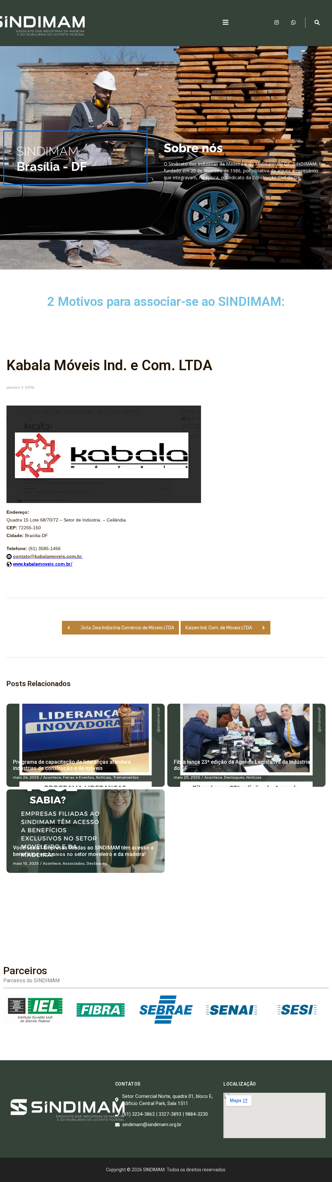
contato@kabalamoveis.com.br (48, 556)
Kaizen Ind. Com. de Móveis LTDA (218, 628)
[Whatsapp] (293, 22)
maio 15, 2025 (26, 863)
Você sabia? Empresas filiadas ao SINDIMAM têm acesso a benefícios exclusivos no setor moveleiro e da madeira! (83, 851)
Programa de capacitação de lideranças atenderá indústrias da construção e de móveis (72, 765)
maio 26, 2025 (26, 777)
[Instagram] (276, 22)
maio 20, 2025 (187, 777)
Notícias (103, 777)
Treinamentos (126, 777)
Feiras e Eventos (78, 777)
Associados (74, 863)
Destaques (234, 777)
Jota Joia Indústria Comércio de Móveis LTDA (127, 628)
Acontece (52, 777)
